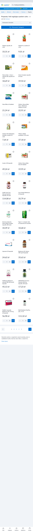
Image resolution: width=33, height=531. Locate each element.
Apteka (3, 12)
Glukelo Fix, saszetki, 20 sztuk (24, 46)
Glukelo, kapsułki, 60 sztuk (7, 46)
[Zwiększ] (9, 56)
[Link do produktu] (8, 45)
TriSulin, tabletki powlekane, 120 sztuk (23, 134)
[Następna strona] (29, 329)
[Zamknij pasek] (31, 9)
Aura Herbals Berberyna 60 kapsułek (24, 193)
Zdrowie (9, 12)
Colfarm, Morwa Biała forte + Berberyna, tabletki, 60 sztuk (23, 106)
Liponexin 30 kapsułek (7, 251)
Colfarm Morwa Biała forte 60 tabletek (23, 164)
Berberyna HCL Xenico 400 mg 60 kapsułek (23, 252)
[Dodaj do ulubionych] (13, 34)
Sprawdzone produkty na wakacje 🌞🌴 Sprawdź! (15, 8)
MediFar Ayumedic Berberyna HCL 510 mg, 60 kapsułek (8, 312)
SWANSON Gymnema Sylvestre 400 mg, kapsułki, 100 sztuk (23, 282)
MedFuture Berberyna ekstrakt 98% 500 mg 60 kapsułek (8, 282)
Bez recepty (16, 12)
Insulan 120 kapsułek (7, 163)
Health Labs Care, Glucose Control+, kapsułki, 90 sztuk (6, 194)
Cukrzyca (23, 12)
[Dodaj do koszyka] (13, 56)
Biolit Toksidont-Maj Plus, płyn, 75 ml (24, 311)
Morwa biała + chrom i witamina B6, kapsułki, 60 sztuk (8, 76)
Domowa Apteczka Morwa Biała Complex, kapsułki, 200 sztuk (7, 223)
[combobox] (21, 4)
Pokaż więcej (5, 341)
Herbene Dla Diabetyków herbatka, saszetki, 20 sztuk (8, 135)
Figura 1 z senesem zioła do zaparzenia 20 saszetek (24, 222)
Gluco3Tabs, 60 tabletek (8, 104)
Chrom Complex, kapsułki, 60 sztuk (24, 76)
